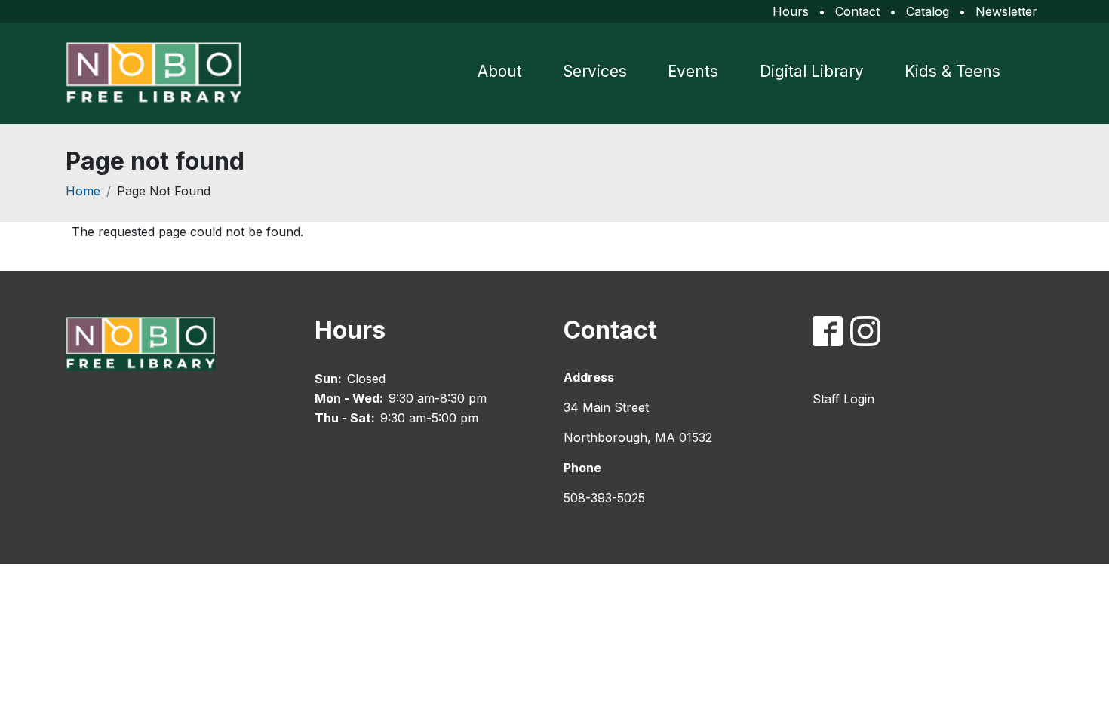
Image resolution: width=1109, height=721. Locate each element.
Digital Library (812, 71)
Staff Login (843, 399)
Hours (791, 11)
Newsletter (1006, 11)
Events (693, 71)
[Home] (160, 73)
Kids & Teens (952, 71)
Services (595, 71)
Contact (857, 11)
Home (83, 190)
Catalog (927, 11)
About (500, 71)
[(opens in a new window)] (831, 334)
